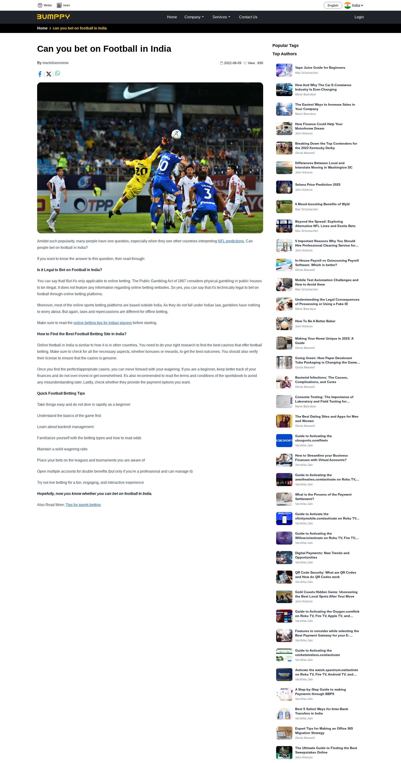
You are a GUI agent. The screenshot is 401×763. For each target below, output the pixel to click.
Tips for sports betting (83, 505)
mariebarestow (55, 63)
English (333, 5)
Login (359, 17)
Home (42, 28)
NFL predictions (231, 241)
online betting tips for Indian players (103, 323)
